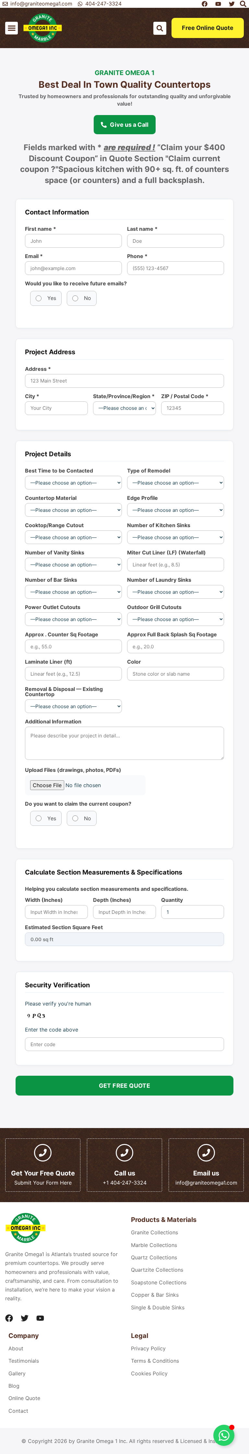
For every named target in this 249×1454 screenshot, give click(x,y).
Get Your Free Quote (43, 1173)
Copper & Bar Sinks (155, 1295)
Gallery (17, 1373)
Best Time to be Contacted (59, 470)
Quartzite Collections (157, 1269)
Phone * (137, 256)
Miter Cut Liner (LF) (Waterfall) (166, 552)
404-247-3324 (103, 3)
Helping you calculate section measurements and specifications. (106, 888)
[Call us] (124, 1153)
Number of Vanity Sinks (54, 552)
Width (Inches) (44, 899)
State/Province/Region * (124, 396)
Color (134, 661)
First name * (40, 228)
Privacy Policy (148, 1348)
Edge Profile (142, 497)
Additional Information (53, 721)
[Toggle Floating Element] (223, 1435)
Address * (38, 368)
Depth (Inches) (112, 899)
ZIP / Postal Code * (184, 396)
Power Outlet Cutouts (52, 607)
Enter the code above (51, 1029)
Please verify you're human (58, 1003)
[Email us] (206, 1153)
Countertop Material (51, 497)
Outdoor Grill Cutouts (154, 607)
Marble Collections (154, 1245)
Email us (206, 1173)
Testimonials (23, 1360)
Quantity (172, 899)
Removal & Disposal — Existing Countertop (64, 691)
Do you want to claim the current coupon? (78, 803)
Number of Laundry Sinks (159, 579)
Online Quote (24, 1398)
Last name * (142, 228)
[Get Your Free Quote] (43, 1153)
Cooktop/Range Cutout (54, 525)
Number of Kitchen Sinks (158, 525)
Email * (34, 256)
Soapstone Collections (158, 1282)
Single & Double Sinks (157, 1307)
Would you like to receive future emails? (76, 283)
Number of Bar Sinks (51, 579)
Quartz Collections (154, 1257)
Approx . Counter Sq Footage (61, 634)
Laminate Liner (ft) (48, 661)
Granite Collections (154, 1232)
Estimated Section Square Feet (64, 927)
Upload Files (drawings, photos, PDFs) (73, 769)
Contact (18, 1411)
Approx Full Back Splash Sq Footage (172, 634)
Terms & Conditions (155, 1360)
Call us (124, 1173)
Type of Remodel (148, 470)
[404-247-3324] (80, 3)
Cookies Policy (149, 1373)
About (15, 1348)
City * (32, 396)
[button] (11, 28)
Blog (13, 1386)
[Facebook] (9, 1318)
